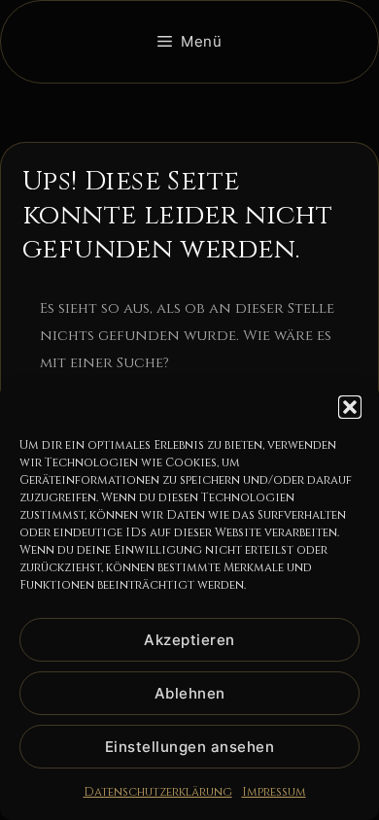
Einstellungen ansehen (190, 746)
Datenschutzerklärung (158, 792)
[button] (350, 407)
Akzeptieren (189, 640)
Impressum (274, 792)
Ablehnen (190, 693)
